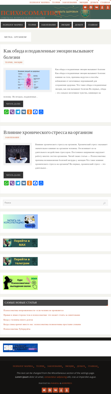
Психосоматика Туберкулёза (16, 328)
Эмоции (83, 2)
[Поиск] (104, 203)
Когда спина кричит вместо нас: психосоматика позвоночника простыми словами (42, 324)
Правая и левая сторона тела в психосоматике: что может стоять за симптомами (41, 314)
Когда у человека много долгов (18, 319)
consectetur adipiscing (55, 376)
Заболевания (69, 2)
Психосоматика (31, 13)
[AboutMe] (102, 7)
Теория (56, 2)
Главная (105, 2)
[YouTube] (85, 7)
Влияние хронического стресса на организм (48, 132)
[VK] (96, 7)
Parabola (55, 383)
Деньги (94, 2)
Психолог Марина (40, 2)
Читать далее (13, 104)
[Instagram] (90, 7)
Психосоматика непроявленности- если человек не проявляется (33, 310)
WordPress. (67, 383)
